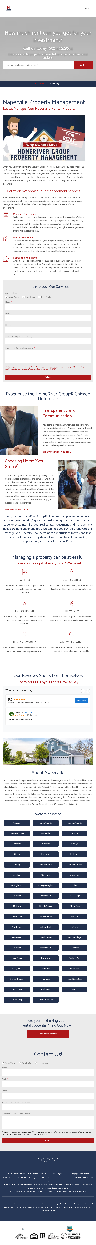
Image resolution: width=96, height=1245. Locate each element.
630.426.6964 (61, 48)
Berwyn (74, 844)
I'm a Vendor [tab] (46, 297)
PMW (33, 1191)
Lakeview (17, 896)
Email (7, 313)
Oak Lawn (45, 875)
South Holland (45, 865)
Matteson (74, 854)
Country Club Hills (75, 865)
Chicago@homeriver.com (80, 1173)
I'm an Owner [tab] (13, 297)
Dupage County (75, 823)
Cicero (17, 854)
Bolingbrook (17, 885)
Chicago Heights (45, 885)
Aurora (75, 833)
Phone (8, 325)
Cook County (46, 823)
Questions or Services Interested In (19, 348)
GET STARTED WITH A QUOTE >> (57, 452)
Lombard (17, 844)
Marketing (54, 83)
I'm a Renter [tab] (30, 297)
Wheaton (46, 844)
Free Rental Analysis (48, 1034)
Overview (39, 83)
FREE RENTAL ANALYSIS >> (16, 509)
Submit (84, 65)
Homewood (45, 854)
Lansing (17, 865)
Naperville (45, 833)
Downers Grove (17, 833)
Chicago (17, 823)
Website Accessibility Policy (48, 1210)
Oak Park (17, 875)
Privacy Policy (50, 1191)
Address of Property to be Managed (19, 336)
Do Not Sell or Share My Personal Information (71, 1191)
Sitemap (40, 1191)
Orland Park (75, 875)
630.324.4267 (61, 1173)
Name (7, 302)
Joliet (74, 885)
